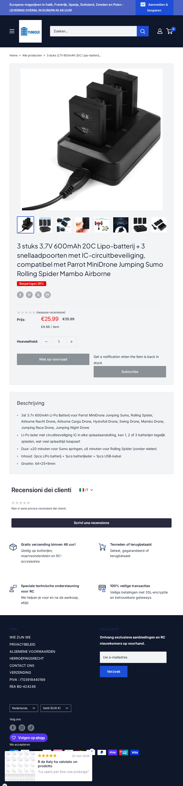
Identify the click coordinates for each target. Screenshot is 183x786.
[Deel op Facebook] (20, 294)
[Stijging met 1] (71, 342)
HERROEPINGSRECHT (27, 658)
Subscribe (130, 372)
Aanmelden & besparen (157, 7)
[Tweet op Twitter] (38, 294)
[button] (41, 313)
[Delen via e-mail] (47, 294)
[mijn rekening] (160, 31)
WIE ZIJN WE (20, 637)
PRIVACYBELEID (22, 644)
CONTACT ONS (22, 665)
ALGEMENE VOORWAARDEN (32, 651)
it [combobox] (86, 490)
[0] (170, 31)
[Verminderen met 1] (46, 342)
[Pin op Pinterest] (29, 294)
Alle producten (32, 55)
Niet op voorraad (53, 359)
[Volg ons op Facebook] (13, 727)
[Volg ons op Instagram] (22, 727)
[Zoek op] (143, 31)
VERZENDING (20, 672)
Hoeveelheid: (27, 341)
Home (14, 55)
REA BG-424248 (23, 686)
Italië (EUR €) (52, 708)
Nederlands (19, 708)
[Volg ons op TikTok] (31, 727)
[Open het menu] (12, 31)
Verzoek (113, 671)
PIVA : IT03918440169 (27, 679)
